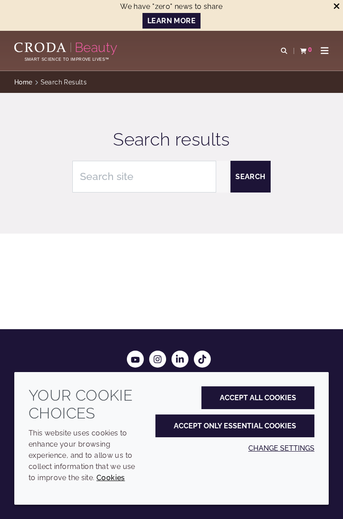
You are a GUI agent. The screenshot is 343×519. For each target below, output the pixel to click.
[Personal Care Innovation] (66, 49)
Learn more (171, 21)
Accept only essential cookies (235, 426)
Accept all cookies (258, 397)
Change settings (281, 448)
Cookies (110, 477)
